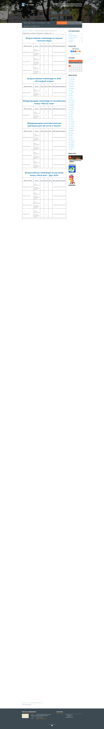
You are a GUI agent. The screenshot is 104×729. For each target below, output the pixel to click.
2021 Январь (71, 147)
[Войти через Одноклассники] (80, 51)
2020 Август (71, 139)
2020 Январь (71, 128)
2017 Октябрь (71, 81)
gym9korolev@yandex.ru (41, 718)
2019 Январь (71, 107)
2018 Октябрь (71, 102)
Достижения (28, 702)
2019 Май (70, 114)
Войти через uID (75, 48)
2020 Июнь (71, 137)
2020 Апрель (71, 133)
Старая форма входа (75, 53)
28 (75, 71)
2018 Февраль (71, 88)
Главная (23, 30)
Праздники (71, 41)
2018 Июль (71, 97)
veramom (41, 702)
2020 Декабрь (71, 146)
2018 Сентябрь (72, 100)
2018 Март (71, 90)
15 (77, 67)
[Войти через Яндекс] (75, 51)
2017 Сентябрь (72, 79)
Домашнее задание (72, 35)
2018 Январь (71, 86)
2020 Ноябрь (71, 144)
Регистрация (63, 22)
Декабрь (30, 30)
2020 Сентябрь (72, 140)
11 (69, 67)
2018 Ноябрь (71, 104)
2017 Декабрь (71, 84)
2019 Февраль (71, 109)
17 (81, 67)
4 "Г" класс (29, 5)
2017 (27, 30)
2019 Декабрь (71, 126)
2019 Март (71, 111)
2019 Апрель (71, 112)
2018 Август (71, 98)
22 (77, 69)
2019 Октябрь (71, 123)
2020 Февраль (71, 130)
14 (75, 67)
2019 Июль (71, 118)
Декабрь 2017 (75, 60)
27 (73, 71)
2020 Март (71, 132)
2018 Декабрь (71, 105)
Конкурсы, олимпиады (73, 37)
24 (81, 69)
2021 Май (70, 149)
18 (69, 69)
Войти (59, 22)
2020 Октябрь (71, 142)
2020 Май (70, 135)
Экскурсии (71, 40)
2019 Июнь (71, 116)
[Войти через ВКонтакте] (71, 51)
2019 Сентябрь (72, 121)
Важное (70, 33)
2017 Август (71, 77)
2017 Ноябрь (71, 83)
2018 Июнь (71, 95)
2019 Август (71, 119)
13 (73, 67)
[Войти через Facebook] (73, 51)
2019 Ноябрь (71, 125)
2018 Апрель (71, 91)
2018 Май (70, 93)
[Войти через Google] (78, 51)
